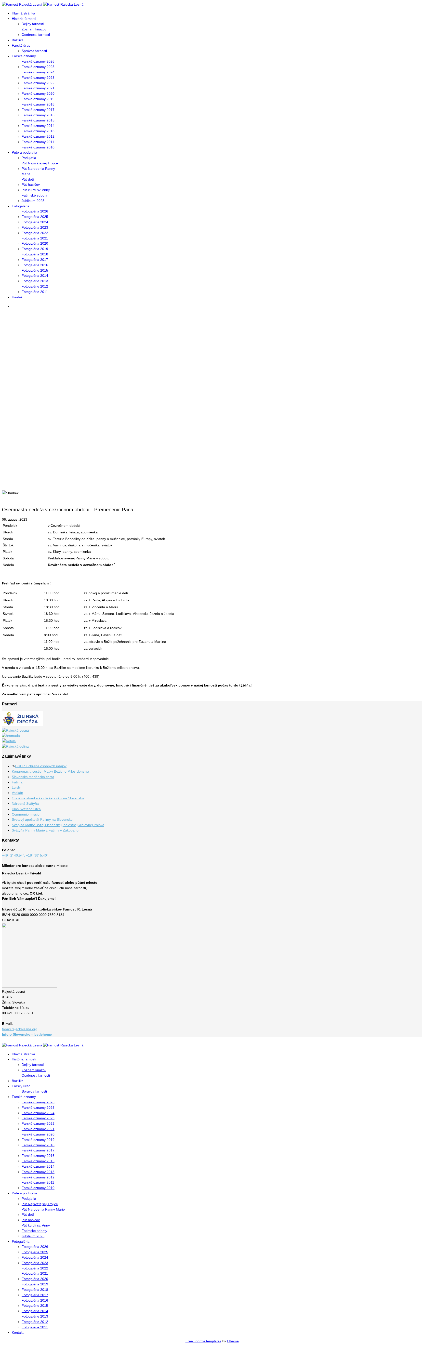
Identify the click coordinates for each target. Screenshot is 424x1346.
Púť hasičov (31, 184)
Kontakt (18, 297)
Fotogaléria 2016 (35, 265)
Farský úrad (21, 45)
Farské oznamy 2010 (38, 147)
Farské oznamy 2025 (38, 67)
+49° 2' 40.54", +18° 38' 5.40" (25, 855)
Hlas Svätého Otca (26, 809)
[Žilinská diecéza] (22, 725)
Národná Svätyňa (25, 803)
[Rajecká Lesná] (15, 730)
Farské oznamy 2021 (38, 88)
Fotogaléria (20, 206)
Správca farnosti (34, 51)
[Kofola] (9, 741)
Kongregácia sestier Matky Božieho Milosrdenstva (50, 771)
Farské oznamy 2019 (38, 99)
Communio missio (26, 814)
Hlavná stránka (23, 13)
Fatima (17, 782)
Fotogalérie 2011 (35, 292)
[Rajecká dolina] (15, 746)
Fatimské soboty (34, 195)
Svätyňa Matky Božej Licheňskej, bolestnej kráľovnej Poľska (58, 825)
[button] (212, 473)
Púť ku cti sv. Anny (36, 190)
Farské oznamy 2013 (38, 131)
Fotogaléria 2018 (35, 254)
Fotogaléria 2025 (35, 217)
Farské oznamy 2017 (38, 110)
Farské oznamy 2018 (38, 104)
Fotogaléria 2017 (35, 260)
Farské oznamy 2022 (38, 83)
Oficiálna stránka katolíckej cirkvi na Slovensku (48, 798)
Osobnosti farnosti (36, 35)
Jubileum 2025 (33, 201)
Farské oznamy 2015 (38, 120)
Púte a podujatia (24, 152)
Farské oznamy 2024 (38, 72)
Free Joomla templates (203, 1341)
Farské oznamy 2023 (38, 77)
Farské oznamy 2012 (38, 136)
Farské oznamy (24, 56)
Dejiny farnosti (33, 24)
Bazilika (18, 40)
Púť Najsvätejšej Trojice (40, 163)
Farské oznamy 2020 (38, 93)
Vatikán (17, 793)
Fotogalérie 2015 (35, 270)
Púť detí (28, 179)
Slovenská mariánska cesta (33, 777)
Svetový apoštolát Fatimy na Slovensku (42, 819)
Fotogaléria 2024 (35, 222)
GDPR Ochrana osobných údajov (40, 766)
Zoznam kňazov (34, 29)
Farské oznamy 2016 (38, 115)
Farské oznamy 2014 (38, 126)
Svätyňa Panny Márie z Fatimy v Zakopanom (46, 830)
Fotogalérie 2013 (35, 281)
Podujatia (29, 158)
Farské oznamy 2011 (38, 142)
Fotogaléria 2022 (35, 233)
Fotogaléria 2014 (35, 275)
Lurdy (16, 787)
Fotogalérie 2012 (35, 286)
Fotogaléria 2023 (35, 227)
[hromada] (11, 736)
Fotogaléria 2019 (35, 249)
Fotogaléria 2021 (35, 238)
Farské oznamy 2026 (38, 61)
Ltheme (233, 1341)
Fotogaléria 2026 (35, 211)
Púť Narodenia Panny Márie (43, 1209)
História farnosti (24, 19)
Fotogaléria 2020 (35, 243)
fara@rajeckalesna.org (19, 1029)
